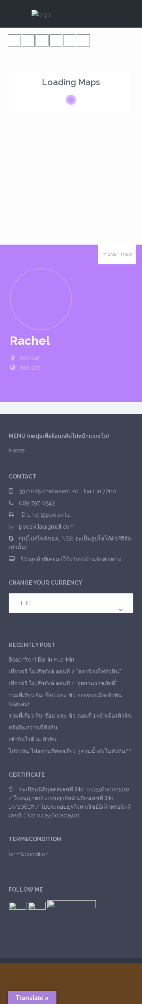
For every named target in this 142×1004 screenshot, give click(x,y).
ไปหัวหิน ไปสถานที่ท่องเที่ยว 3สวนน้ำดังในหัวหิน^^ (70, 751)
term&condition (29, 854)
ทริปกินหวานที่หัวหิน (33, 727)
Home (16, 450)
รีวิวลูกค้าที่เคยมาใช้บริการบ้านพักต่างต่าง (70, 559)
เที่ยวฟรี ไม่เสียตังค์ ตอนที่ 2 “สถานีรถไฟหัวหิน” (65, 671)
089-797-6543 (37, 503)
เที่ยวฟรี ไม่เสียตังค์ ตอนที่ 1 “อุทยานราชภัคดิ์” (63, 683)
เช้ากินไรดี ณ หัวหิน (33, 739)
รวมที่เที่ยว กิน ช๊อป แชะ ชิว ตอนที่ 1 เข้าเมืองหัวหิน (70, 715)
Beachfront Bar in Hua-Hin (41, 659)
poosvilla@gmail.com (47, 527)
